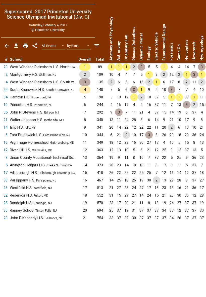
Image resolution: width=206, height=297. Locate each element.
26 (6, 187)
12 (6, 150)
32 (6, 195)
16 (6, 142)
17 (6, 172)
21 (6, 120)
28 (6, 203)
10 (6, 104)
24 (6, 89)
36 (6, 180)
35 (6, 112)
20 (6, 67)
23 (6, 218)
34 (6, 97)
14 (6, 127)
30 (6, 210)
